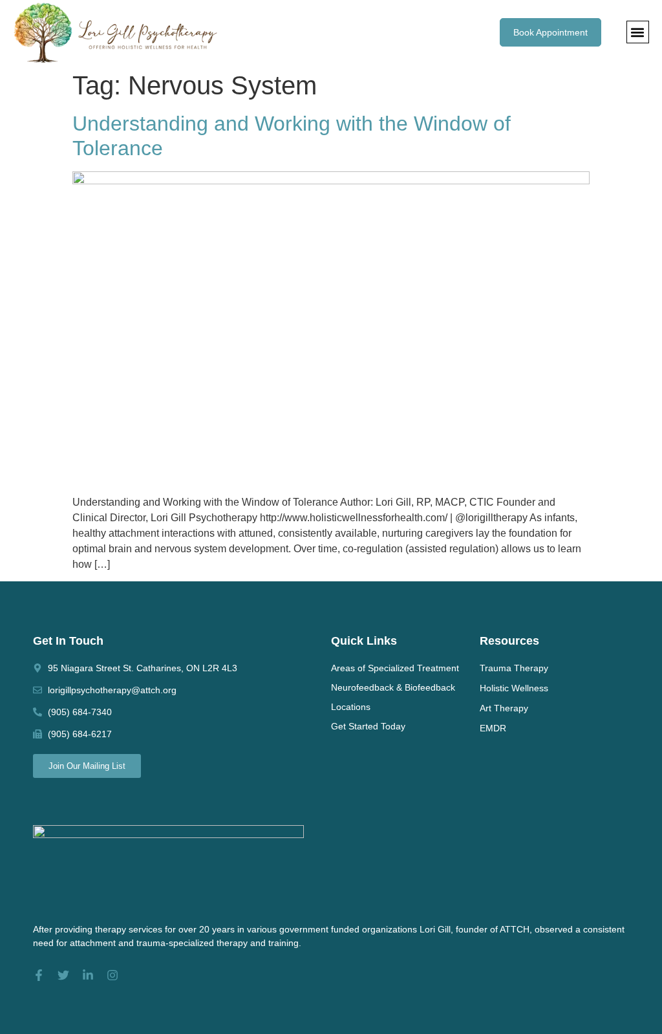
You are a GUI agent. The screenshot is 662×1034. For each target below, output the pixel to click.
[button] (637, 32)
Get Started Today (368, 726)
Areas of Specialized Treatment (395, 668)
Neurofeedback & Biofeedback (393, 687)
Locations (350, 707)
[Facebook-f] (39, 975)
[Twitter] (63, 975)
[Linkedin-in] (88, 975)
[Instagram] (112, 975)
